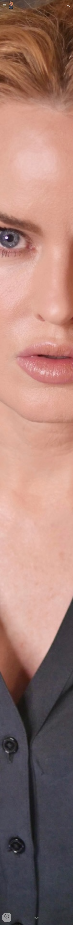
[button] (4, 5)
